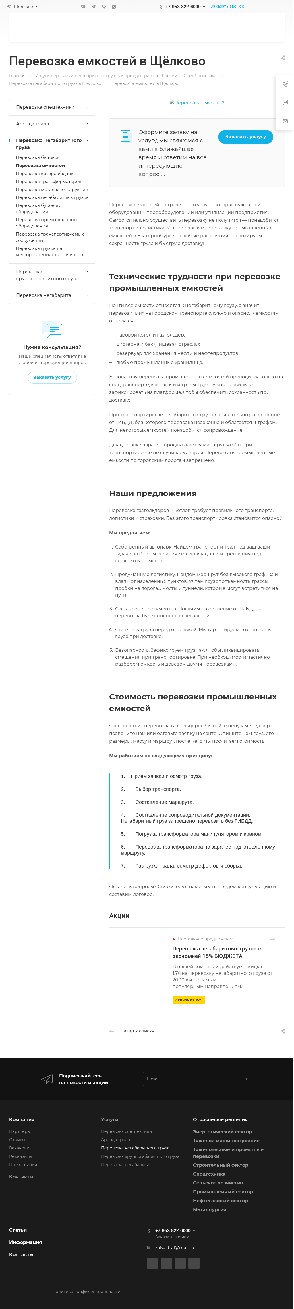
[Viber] (104, 6)
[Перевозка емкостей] (197, 102)
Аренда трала (32, 124)
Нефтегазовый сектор (220, 1200)
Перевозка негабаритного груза (49, 144)
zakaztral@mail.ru (174, 1247)
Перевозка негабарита (43, 295)
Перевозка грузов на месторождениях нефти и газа (49, 251)
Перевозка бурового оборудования (38, 208)
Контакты (21, 1177)
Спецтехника (209, 1174)
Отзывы (17, 1139)
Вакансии (19, 1148)
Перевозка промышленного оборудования (47, 223)
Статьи (18, 1230)
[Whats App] (114, 6)
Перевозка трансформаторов (48, 181)
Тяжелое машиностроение (226, 1140)
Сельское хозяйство (218, 1183)
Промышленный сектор (223, 1192)
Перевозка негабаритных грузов (52, 197)
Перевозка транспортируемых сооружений (50, 237)
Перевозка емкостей (40, 165)
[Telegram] (93, 6)
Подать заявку (255, 27)
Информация (25, 1242)
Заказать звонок (227, 6)
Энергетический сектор (222, 1132)
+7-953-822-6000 (183, 6)
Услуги (109, 1119)
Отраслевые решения (220, 1119)
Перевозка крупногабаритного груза (47, 275)
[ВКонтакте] (83, 6)
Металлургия (209, 1209)
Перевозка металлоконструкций (52, 189)
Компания (21, 1119)
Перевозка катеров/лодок (45, 173)
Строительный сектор (220, 1165)
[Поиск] (220, 27)
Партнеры (20, 1131)
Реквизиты (20, 1156)
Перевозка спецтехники (45, 107)
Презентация (23, 1164)
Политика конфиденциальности (87, 1291)
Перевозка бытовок (38, 157)
